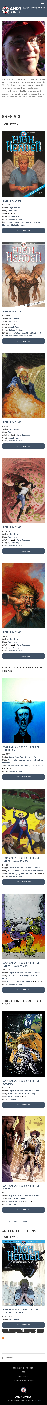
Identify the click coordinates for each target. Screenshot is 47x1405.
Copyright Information (23, 1368)
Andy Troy (14, 216)
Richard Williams (16, 219)
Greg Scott (11, 213)
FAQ (23, 1372)
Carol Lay (26, 333)
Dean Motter (13, 975)
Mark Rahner (13, 760)
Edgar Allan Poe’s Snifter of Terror (22, 669)
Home (2, 1358)
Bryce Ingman (26, 760)
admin (39, 1400)
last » (25, 1221)
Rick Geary (30, 222)
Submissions (23, 1376)
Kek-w (5, 336)
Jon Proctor (14, 1099)
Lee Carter (24, 765)
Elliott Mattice (37, 333)
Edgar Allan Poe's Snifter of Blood (22, 1002)
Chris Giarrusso (18, 225)
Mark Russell (13, 870)
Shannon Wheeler (17, 222)
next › (16, 1221)
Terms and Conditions (24, 1380)
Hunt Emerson (36, 765)
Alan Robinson (12, 765)
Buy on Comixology (24, 230)
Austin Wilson (15, 333)
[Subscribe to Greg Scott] (23, 1337)
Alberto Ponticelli (14, 1201)
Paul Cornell (13, 1198)
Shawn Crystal (12, 981)
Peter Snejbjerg (13, 873)
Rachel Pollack (14, 1093)
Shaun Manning (28, 1093)
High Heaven (10, 124)
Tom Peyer (12, 210)
